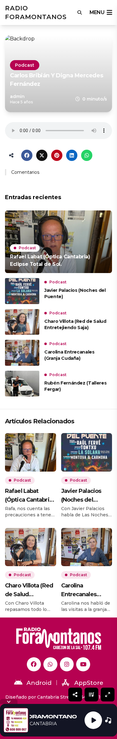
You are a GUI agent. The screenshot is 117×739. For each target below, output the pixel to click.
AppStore (88, 682)
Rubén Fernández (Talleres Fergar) (75, 386)
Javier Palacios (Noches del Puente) (75, 293)
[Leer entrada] (58, 241)
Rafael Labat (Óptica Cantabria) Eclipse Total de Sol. (29, 496)
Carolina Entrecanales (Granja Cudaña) (69, 355)
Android (39, 682)
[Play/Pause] (93, 720)
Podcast (24, 65)
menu (97, 12)
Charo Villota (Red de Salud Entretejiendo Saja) (75, 324)
